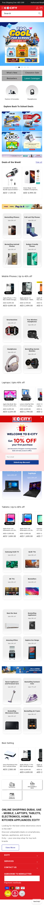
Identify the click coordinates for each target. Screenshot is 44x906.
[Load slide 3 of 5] (22, 67)
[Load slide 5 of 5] (27, 67)
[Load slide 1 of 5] (16, 67)
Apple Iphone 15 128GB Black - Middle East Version (27, 299)
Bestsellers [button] (12, 78)
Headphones (12, 99)
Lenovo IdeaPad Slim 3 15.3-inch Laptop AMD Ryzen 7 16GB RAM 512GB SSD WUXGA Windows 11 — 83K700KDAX (27, 405)
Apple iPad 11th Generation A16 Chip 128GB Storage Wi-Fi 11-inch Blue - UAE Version (27, 529)
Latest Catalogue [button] (32, 78)
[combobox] (22, 13)
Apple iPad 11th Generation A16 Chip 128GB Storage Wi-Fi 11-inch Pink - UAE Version (10, 529)
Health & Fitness (32, 99)
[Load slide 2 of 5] (19, 67)
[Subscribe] (37, 878)
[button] (2, 8)
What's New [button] (12, 73)
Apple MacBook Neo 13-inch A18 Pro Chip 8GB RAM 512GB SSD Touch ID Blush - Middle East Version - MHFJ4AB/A (10, 405)
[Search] (39, 13)
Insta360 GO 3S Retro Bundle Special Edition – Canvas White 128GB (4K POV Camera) (11, 189)
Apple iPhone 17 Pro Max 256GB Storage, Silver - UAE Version (9, 299)
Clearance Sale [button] (32, 73)
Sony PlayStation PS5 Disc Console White (10, 765)
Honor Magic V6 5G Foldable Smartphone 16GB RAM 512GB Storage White (32, 189)
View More (10, 847)
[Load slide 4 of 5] (24, 67)
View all (39, 162)
